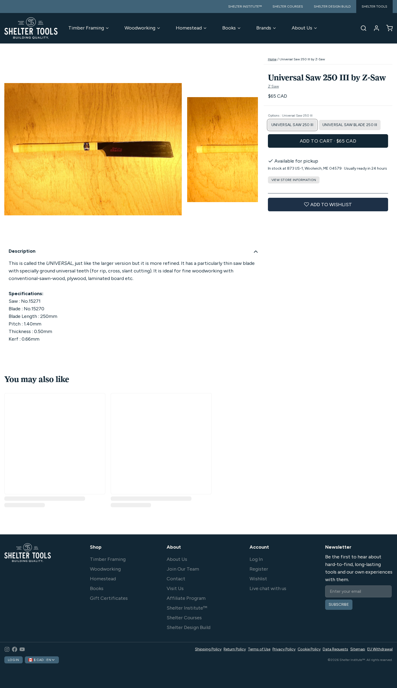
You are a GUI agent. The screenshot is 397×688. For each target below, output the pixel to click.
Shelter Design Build (188, 627)
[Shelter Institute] (31, 28)
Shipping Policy (208, 649)
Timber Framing (86, 28)
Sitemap (357, 649)
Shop (96, 547)
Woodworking (140, 28)
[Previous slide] (12, 148)
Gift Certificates (109, 598)
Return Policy (235, 649)
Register (259, 569)
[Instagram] (7, 649)
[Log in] (374, 28)
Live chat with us (268, 588)
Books (229, 28)
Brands (263, 28)
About (174, 547)
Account (259, 547)
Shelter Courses (184, 618)
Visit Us (175, 588)
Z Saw (273, 86)
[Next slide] (249, 148)
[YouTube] (22, 649)
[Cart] (387, 28)
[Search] (361, 28)
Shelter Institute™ (187, 608)
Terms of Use (259, 649)
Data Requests (335, 649)
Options (290, 115)
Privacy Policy (283, 649)
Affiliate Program (186, 598)
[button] (328, 141)
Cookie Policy (309, 649)
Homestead (189, 28)
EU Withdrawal (380, 649)
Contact (176, 579)
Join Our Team (183, 569)
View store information (293, 180)
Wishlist (258, 579)
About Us (302, 28)
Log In (256, 559)
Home (272, 59)
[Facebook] (14, 649)
